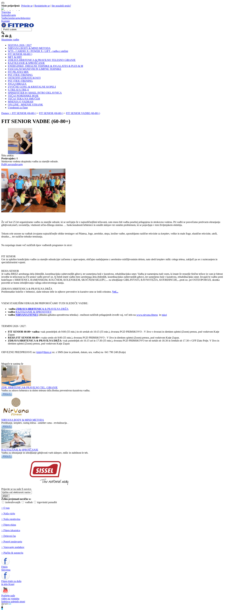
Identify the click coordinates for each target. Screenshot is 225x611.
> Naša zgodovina (10, 519)
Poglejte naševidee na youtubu (10, 597)
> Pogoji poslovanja (11, 541)
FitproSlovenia (5, 568)
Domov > (6, 113)
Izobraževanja (8, 15)
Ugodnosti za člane (18, 107)
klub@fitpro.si (43, 352)
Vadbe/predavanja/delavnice (15, 18)
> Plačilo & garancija (12, 552)
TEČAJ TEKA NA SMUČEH (24, 98)
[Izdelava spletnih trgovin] (2, 605)
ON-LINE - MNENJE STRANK (25, 104)
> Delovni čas (8, 536)
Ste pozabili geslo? (61, 5)
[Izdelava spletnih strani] (6, 603)
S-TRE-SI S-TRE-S (18, 89)
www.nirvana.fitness (147, 314)
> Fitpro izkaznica (10, 530)
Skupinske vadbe (10, 39)
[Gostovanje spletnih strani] (2, 607)
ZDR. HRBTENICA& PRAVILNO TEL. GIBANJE (29, 387)
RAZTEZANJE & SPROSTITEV (33, 311)
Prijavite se (27, 5)
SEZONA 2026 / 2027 (20, 45)
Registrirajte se (42, 5)
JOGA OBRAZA (17, 83)
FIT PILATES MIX (18, 72)
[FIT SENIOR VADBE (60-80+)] (19, 153)
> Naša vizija (8, 513)
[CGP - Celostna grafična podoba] (2, 608)
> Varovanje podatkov (12, 547)
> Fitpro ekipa (8, 524)
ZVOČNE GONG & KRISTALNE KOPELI (32, 86)
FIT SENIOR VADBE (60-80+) (83, 113)
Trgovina (6, 12)
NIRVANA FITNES (26, 314)
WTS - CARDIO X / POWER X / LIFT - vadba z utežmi (38, 51)
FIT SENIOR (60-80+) (20, 54)
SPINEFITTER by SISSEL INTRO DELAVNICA (35, 92)
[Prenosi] (10, 36)
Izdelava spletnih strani (13, 601)
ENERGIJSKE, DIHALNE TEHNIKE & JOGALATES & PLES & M (45, 66)
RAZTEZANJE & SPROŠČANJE (26, 63)
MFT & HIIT (15, 57)
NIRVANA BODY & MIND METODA (29, 48)
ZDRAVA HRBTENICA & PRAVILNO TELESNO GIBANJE (42, 60)
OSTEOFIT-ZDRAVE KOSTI (24, 77)
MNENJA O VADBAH (20, 101)
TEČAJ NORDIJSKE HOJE (23, 95)
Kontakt (5, 21)
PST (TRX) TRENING (20, 74)
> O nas (5, 507)
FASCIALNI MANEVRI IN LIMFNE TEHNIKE (34, 69)
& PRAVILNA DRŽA (42, 308)
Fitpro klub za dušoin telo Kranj (11, 583)
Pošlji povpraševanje (12, 164)
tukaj (164, 314)
